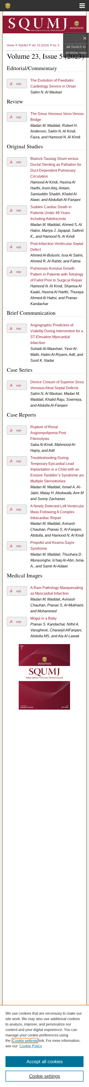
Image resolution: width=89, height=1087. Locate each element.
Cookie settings (24, 1041)
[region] (44, 1046)
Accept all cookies (44, 1061)
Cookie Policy (30, 1046)
